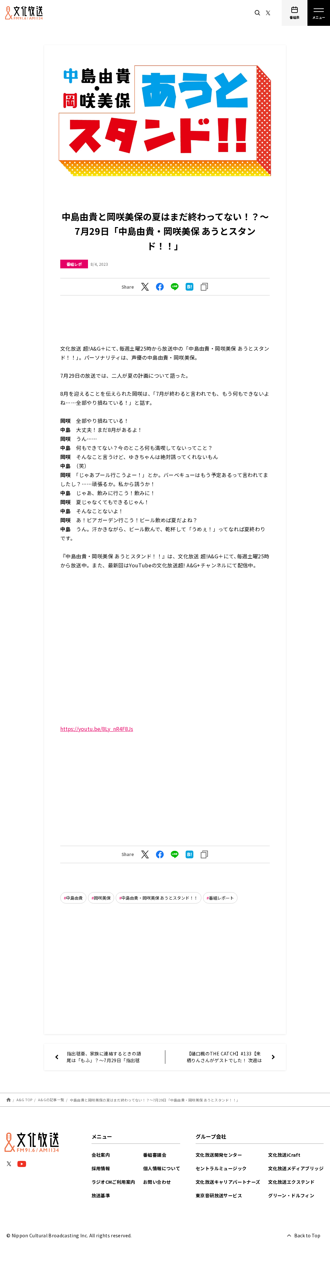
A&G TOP (24, 1099)
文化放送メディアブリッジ (296, 1168)
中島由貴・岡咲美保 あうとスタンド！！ (159, 898)
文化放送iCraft (284, 1155)
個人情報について (161, 1168)
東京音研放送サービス (219, 1195)
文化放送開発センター (219, 1155)
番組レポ (74, 264)
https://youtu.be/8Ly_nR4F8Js (96, 729)
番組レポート (221, 898)
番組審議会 (154, 1155)
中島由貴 (74, 898)
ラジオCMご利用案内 (113, 1182)
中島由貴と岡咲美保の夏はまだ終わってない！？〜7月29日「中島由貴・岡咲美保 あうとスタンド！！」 (155, 1099)
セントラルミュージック (221, 1168)
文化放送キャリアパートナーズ (228, 1182)
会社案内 (101, 1155)
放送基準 (101, 1195)
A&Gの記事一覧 (51, 1099)
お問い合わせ (157, 1182)
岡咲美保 (102, 898)
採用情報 (101, 1168)
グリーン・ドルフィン (291, 1195)
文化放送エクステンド (291, 1182)
